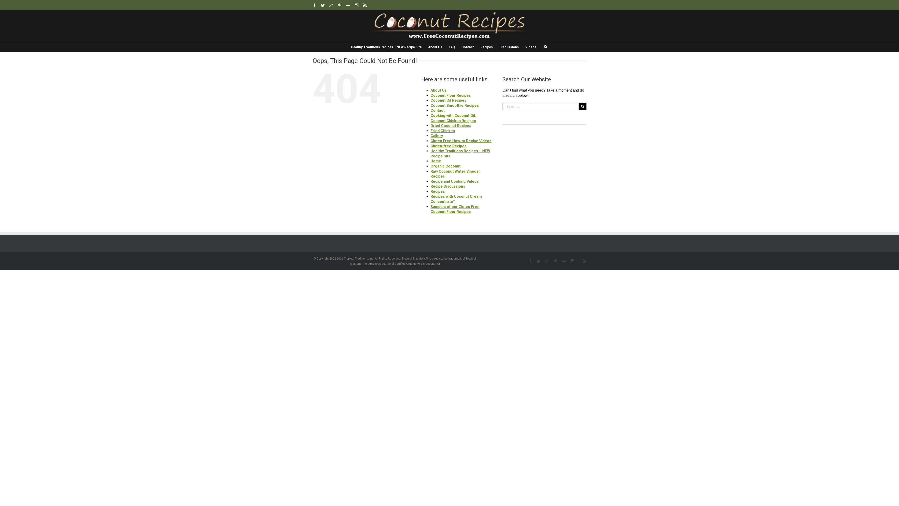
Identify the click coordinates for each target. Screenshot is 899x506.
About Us (435, 47)
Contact (467, 47)
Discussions (509, 47)
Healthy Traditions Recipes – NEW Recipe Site (386, 47)
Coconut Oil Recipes (448, 100)
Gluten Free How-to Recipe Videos (461, 141)
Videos (530, 47)
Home (436, 161)
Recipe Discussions (448, 186)
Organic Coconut (446, 166)
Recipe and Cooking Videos (455, 181)
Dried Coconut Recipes (451, 125)
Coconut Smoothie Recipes (455, 105)
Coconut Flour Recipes (451, 95)
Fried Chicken (443, 131)
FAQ (452, 47)
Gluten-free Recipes (449, 146)
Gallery (437, 136)
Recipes (486, 47)
